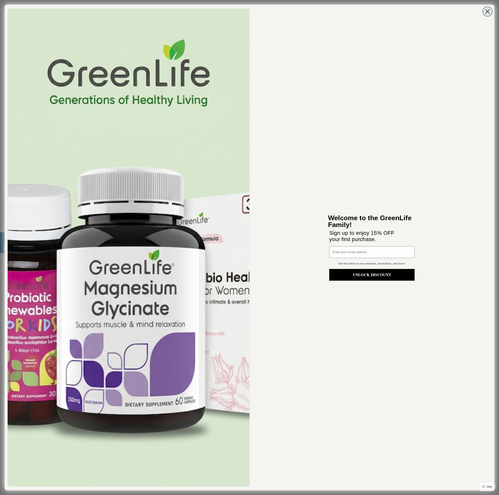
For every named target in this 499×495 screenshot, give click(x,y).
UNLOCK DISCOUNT (372, 275)
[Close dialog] (487, 11)
